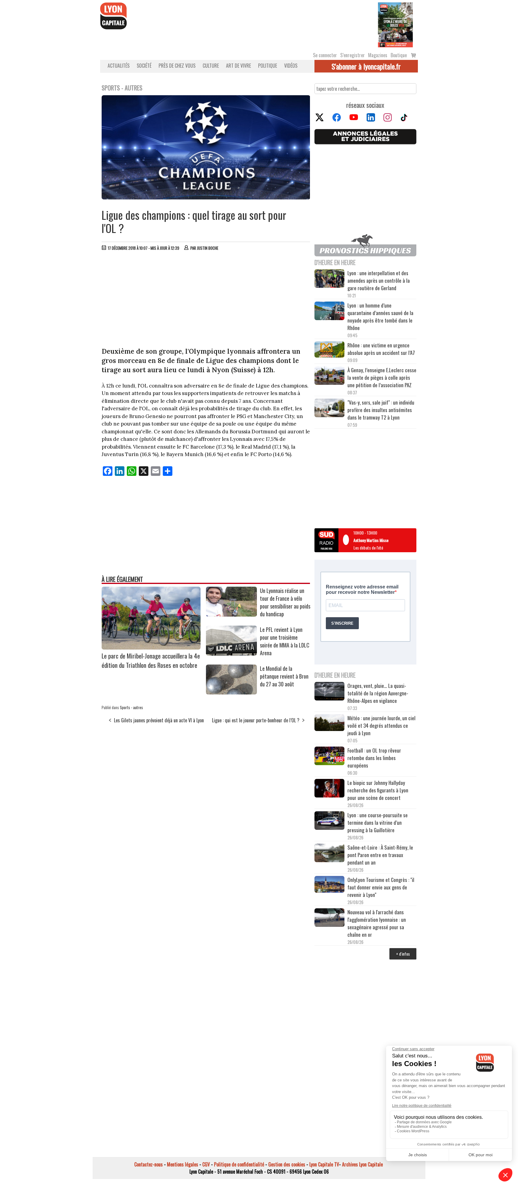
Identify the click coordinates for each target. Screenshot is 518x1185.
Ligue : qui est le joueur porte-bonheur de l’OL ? (255, 720)
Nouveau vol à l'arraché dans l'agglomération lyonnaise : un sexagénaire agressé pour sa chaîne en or (376, 923)
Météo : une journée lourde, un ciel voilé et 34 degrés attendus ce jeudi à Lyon (381, 725)
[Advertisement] (206, 300)
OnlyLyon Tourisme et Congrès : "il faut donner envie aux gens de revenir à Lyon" (380, 887)
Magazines (377, 55)
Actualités (119, 65)
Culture (211, 65)
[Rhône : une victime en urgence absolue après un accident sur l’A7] (329, 350)
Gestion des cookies (286, 1164)
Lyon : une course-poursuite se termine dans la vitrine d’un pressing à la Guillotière (377, 822)
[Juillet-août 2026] (395, 24)
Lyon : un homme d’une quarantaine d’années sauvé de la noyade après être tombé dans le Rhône (380, 317)
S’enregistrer (352, 55)
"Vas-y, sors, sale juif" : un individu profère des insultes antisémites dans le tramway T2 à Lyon (380, 410)
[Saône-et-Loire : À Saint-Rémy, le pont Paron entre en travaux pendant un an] (329, 854)
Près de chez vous (177, 65)
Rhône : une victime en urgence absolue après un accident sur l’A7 (381, 348)
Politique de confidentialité (239, 1164)
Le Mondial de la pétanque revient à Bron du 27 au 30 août (284, 676)
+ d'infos (403, 954)
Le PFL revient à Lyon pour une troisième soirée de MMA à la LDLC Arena (284, 641)
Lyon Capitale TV (324, 1164)
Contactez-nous (148, 1164)
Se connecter (325, 55)
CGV (206, 1164)
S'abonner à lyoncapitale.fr (366, 66)
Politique (267, 65)
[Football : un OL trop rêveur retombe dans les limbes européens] (329, 757)
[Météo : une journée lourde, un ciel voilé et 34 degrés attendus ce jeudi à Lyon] (329, 723)
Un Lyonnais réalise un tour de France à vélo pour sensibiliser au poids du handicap (285, 602)
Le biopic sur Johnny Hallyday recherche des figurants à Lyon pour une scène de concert (377, 790)
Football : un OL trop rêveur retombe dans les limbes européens (374, 758)
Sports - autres (131, 707)
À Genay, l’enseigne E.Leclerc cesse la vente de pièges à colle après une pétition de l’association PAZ (381, 377)
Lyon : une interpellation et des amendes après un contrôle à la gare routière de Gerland (378, 280)
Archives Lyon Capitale (362, 1164)
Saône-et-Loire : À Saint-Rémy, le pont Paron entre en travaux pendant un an (380, 855)
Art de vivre (238, 65)
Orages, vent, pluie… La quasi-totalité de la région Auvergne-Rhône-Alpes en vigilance (377, 693)
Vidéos (290, 65)
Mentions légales (182, 1164)
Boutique (399, 55)
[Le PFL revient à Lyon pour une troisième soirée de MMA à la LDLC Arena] (231, 653)
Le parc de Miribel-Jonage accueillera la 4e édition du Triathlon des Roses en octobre (151, 660)
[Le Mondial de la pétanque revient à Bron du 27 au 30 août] (231, 692)
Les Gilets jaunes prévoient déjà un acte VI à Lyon (159, 720)
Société (144, 65)
